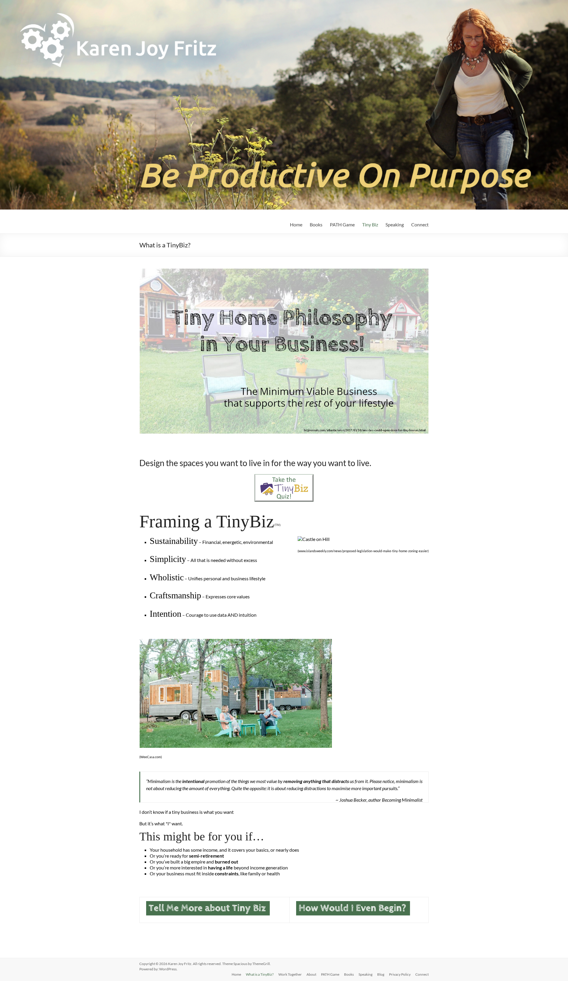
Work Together (290, 974)
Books (316, 224)
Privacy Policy (400, 974)
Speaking (394, 224)
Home (296, 224)
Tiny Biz (370, 224)
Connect (420, 224)
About (311, 974)
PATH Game (342, 224)
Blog (380, 974)
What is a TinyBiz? (260, 974)
